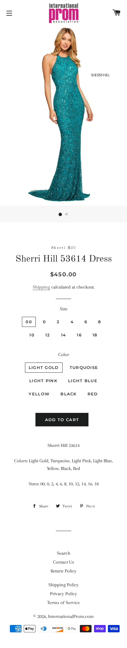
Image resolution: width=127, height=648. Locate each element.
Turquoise (84, 367)
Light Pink (43, 380)
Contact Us (63, 562)
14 (63, 334)
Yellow (39, 393)
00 (29, 321)
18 (94, 334)
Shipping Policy (63, 585)
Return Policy (63, 571)
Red (93, 393)
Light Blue (82, 380)
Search (63, 553)
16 (79, 334)
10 (32, 334)
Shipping (41, 287)
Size (64, 309)
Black (68, 393)
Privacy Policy (63, 593)
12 (47, 334)
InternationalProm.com (71, 616)
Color (63, 354)
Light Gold (44, 367)
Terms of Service (63, 602)
